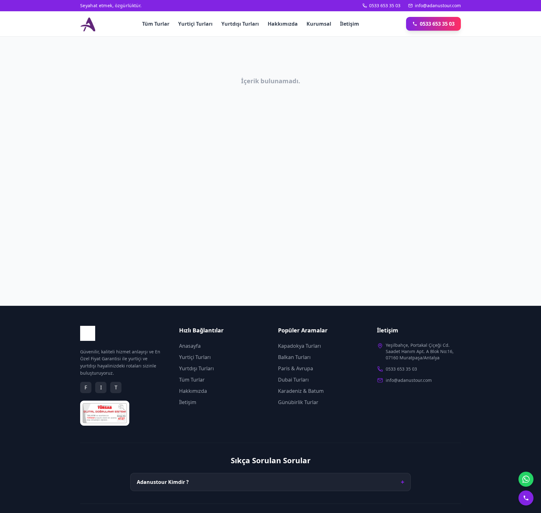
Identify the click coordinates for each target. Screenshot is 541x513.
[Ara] (525, 497)
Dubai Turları (293, 379)
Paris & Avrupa (295, 368)
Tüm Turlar (155, 23)
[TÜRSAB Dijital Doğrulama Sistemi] (104, 413)
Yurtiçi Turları (195, 23)
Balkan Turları (294, 357)
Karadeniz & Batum (301, 390)
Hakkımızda (283, 23)
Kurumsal (319, 23)
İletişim (349, 23)
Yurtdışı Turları (240, 23)
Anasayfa (190, 345)
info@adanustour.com (438, 5)
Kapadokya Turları (299, 345)
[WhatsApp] (525, 479)
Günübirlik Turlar (298, 402)
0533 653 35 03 (384, 5)
